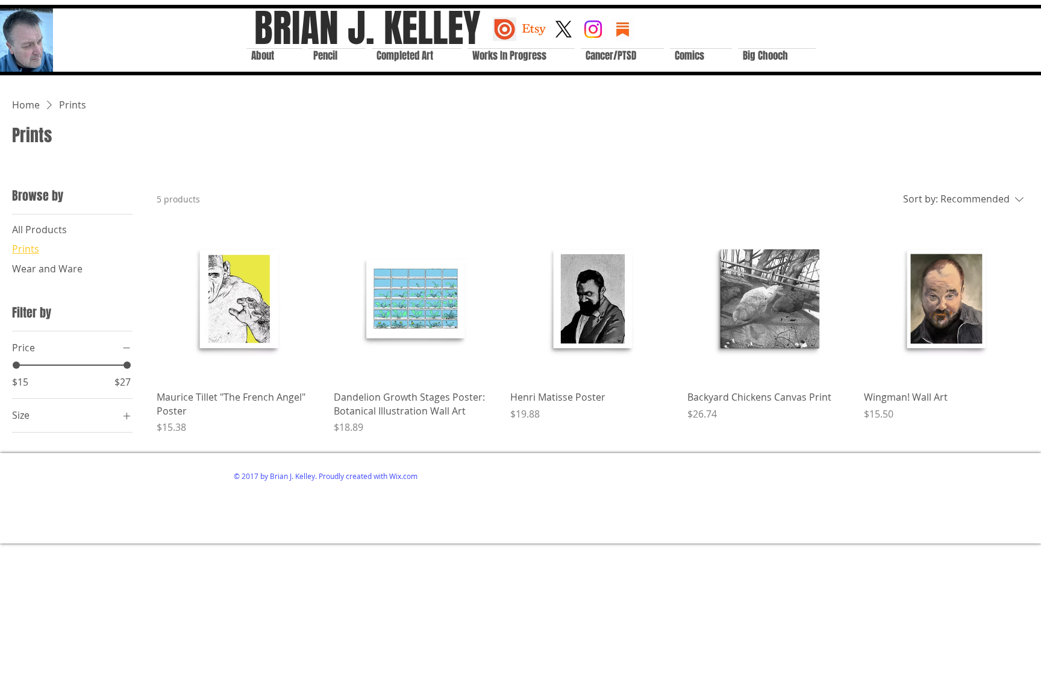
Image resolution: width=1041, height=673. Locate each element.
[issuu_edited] (504, 29)
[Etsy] (534, 29)
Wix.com (403, 476)
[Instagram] (593, 29)
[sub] (622, 29)
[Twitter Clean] (747, 469)
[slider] (16, 365)
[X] (563, 29)
